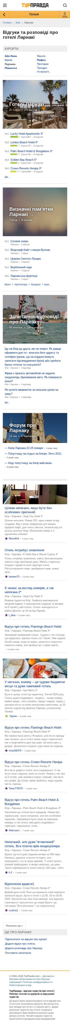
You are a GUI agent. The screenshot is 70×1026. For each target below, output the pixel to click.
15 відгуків (38, 146)
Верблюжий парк (21, 267)
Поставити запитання (18, 952)
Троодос (42, 67)
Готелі (34, 14)
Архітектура (21, 284)
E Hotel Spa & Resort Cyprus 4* (40, 554)
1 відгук (24, 253)
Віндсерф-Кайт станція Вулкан (30, 249)
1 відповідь (26, 397)
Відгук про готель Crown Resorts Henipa (33, 762)
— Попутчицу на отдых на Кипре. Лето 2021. (33, 453)
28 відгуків (38, 137)
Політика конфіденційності (37, 982)
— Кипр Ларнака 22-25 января (24, 448)
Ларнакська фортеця (23, 275)
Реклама (13, 979)
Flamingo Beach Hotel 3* (36, 630)
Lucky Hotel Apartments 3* (26, 133)
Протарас (43, 63)
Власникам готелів (30, 979)
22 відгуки (38, 171)
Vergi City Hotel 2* (33, 516)
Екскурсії (35, 284)
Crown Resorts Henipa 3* (26, 168)
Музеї (8, 284)
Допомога (48, 976)
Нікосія (41, 56)
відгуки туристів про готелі (38, 991)
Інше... (47, 284)
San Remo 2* (30, 690)
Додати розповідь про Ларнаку (23, 948)
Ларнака (14, 368)
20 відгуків (38, 154)
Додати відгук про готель (20, 943)
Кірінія (8, 59)
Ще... (7, 177)
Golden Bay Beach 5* (23, 159)
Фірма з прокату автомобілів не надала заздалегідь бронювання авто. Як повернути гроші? (33, 377)
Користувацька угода (20, 985)
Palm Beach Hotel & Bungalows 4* (31, 151)
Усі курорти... (44, 71)
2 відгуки (25, 244)
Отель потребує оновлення (24, 550)
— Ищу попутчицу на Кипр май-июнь (28, 462)
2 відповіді (26, 368)
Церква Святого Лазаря (25, 258)
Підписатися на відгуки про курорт (26, 939)
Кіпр (6, 368)
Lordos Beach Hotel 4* (24, 142)
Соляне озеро (19, 241)
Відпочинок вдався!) (19, 884)
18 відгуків (38, 163)
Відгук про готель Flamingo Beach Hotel (33, 626)
